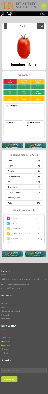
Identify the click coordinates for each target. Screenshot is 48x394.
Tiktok (5, 353)
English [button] (42, 14)
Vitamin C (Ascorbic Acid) (21, 233)
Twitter (6, 349)
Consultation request (10, 311)
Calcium (14, 239)
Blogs (3, 307)
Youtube (6, 334)
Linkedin (6, 345)
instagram (7, 341)
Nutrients (5, 319)
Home (4, 303)
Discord (6, 337)
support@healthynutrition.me (17, 284)
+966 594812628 (13, 288)
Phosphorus (16, 228)
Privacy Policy (7, 315)
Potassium (15, 218)
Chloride (14, 223)
